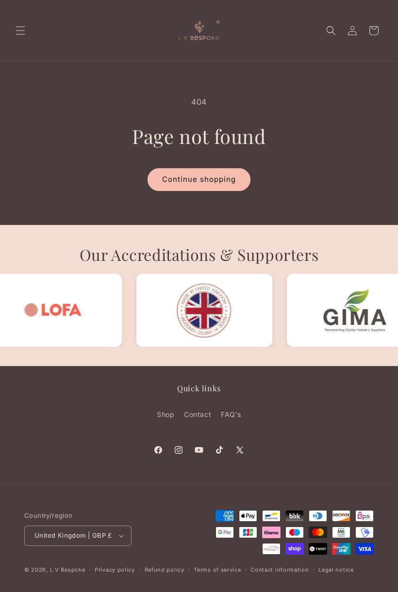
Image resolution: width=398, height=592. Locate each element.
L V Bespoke (67, 569)
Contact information (279, 569)
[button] (20, 30)
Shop (165, 414)
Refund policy (164, 569)
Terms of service (217, 569)
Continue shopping (199, 179)
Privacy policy (115, 569)
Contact (197, 414)
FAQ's (231, 414)
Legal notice (335, 569)
